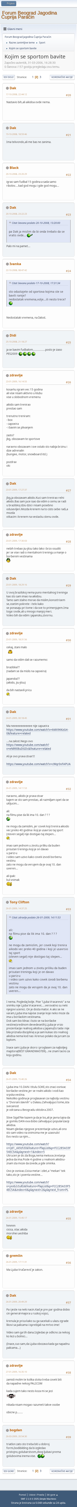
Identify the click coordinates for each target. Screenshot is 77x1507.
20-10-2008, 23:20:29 (16, 173)
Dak (13, 88)
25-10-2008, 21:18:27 (16, 341)
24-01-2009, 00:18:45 (16, 717)
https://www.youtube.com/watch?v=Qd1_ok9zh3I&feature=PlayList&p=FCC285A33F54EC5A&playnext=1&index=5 (38, 1147)
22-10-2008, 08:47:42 (16, 270)
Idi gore (9, 1471)
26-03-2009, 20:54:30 (16, 1436)
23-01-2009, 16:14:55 (16, 381)
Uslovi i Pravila (36, 1494)
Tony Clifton (19, 902)
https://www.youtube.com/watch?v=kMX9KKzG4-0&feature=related (37, 731)
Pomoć (22, 1494)
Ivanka (15, 264)
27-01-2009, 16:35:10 (16, 1371)
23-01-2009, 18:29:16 (16, 584)
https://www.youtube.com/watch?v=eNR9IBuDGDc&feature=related (28, 747)
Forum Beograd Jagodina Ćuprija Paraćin (29, 15)
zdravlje (16, 375)
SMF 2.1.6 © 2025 (30, 1499)
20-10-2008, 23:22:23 (16, 213)
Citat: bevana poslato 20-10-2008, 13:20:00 (36, 223)
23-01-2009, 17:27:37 (16, 489)
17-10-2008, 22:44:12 (16, 94)
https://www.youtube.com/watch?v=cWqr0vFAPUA (38, 764)
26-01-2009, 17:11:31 (16, 1261)
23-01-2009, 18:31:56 (16, 639)
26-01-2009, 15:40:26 (16, 1079)
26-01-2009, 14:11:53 (16, 788)
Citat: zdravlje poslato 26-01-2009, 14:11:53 (36, 917)
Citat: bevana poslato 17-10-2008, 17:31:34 (36, 283)
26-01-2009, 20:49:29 (16, 1301)
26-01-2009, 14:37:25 (16, 908)
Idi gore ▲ (52, 1494)
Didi (13, 335)
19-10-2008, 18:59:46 (16, 134)
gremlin (16, 1255)
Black (14, 167)
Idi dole (9, 77)
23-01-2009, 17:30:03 (16, 540)
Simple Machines (47, 1499)
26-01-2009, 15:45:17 (16, 1217)
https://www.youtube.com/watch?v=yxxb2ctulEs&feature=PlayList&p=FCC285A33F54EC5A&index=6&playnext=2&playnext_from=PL (38, 1186)
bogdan (16, 1430)
